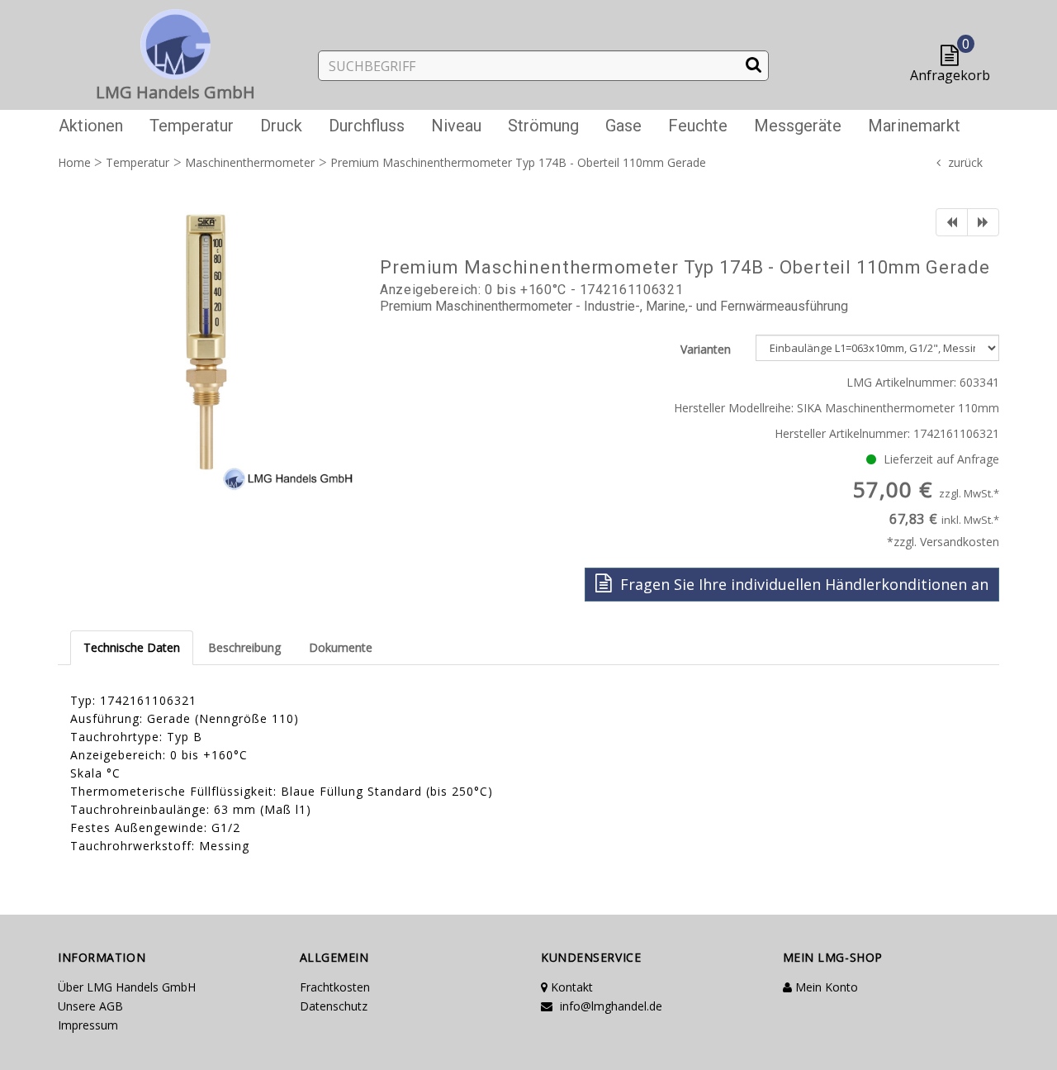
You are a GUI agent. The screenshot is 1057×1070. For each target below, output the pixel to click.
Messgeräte (797, 126)
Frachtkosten (335, 987)
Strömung (543, 126)
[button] (953, 56)
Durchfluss (367, 126)
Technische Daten (131, 647)
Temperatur (191, 126)
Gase (623, 126)
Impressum (88, 1025)
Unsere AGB (90, 1006)
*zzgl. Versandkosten (943, 541)
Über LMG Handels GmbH (127, 987)
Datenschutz (333, 1006)
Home (74, 162)
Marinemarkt (914, 126)
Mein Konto (825, 987)
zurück (965, 162)
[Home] (175, 41)
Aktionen (91, 126)
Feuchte (698, 126)
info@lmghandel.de (609, 1006)
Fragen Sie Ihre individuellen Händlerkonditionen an (802, 584)
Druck (281, 126)
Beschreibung (244, 647)
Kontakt (570, 987)
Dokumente (340, 647)
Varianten (705, 349)
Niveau (456, 126)
